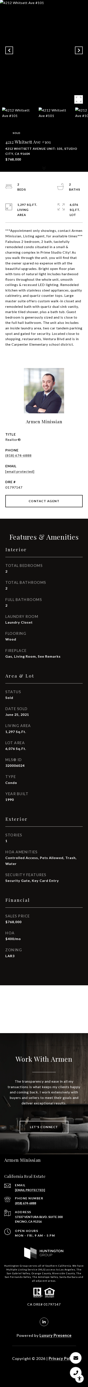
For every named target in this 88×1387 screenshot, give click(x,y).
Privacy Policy (62, 1358)
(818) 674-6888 (18, 455)
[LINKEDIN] (44, 1322)
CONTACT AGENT (44, 501)
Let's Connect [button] (44, 1127)
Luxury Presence (56, 1335)
